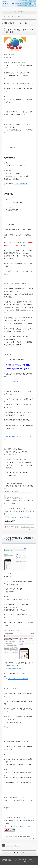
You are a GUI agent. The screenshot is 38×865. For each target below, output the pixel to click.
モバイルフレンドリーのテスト (18, 679)
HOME (4, 16)
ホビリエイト (15, 381)
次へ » (17, 845)
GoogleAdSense (25, 527)
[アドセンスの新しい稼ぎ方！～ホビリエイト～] (15, 52)
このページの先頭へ (30, 862)
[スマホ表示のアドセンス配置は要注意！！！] (15, 571)
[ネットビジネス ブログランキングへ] (9, 521)
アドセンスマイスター (21, 184)
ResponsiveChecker (14, 668)
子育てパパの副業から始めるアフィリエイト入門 (18, 860)
